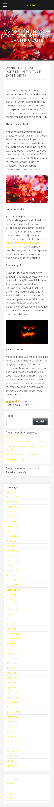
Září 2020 (10, 707)
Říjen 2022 (11, 643)
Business (10, 783)
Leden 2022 (11, 678)
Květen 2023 (12, 609)
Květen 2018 (12, 756)
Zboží (9, 798)
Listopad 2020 (13, 702)
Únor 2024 (11, 575)
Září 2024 (10, 546)
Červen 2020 (12, 717)
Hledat (10, 415)
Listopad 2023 (13, 590)
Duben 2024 (12, 565)
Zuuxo (31, 5)
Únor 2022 (11, 673)
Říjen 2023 (11, 595)
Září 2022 (10, 648)
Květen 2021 (12, 692)
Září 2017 (10, 761)
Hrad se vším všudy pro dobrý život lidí (24, 441)
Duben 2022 (12, 668)
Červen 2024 (12, 555)
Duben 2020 (12, 726)
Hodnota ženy (12, 436)
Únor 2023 (11, 624)
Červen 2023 (12, 604)
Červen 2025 (12, 502)
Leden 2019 (11, 746)
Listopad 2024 (13, 536)
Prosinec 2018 (12, 751)
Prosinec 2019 (12, 736)
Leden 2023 (11, 629)
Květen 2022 (12, 663)
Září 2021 (10, 682)
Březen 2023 (12, 619)
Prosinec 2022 (12, 634)
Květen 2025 (12, 507)
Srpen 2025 (11, 492)
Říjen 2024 (11, 541)
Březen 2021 (12, 697)
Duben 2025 (12, 512)
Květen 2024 (12, 560)
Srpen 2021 (11, 687)
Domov (9, 788)
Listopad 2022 (13, 639)
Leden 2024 (12, 580)
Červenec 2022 (13, 653)
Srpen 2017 (11, 766)
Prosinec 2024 (13, 531)
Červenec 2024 (13, 551)
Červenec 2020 (13, 712)
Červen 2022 (12, 658)
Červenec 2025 (13, 497)
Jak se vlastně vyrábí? (16, 459)
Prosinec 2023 (12, 585)
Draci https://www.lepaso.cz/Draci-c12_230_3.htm (26, 243)
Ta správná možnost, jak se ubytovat (23, 454)
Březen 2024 (12, 570)
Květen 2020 (12, 722)
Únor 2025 (11, 521)
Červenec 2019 (13, 741)
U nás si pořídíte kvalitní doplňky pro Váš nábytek (24, 448)
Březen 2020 (12, 731)
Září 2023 (10, 599)
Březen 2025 (12, 516)
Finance (10, 793)
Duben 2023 (12, 614)
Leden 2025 (11, 526)
